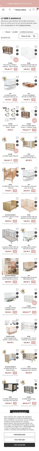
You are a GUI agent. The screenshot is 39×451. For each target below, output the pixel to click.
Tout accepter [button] (19, 445)
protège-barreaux (25, 25)
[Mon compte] (30, 10)
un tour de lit (9, 25)
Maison (8, 32)
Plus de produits (19, 412)
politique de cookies (27, 430)
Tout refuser (19, 440)
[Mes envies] (34, 10)
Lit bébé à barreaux (26, 32)
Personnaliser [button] (19, 435)
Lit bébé (15, 32)
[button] (3, 9)
